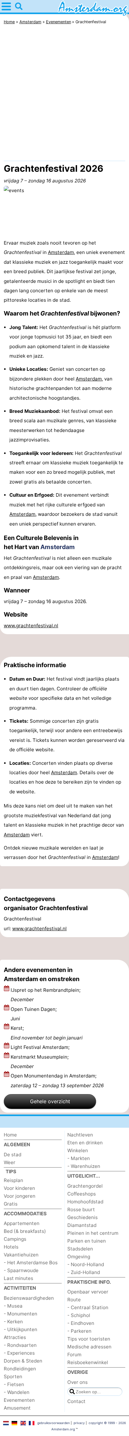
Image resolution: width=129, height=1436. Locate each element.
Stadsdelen (80, 1249)
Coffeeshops (81, 1194)
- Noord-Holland (85, 1264)
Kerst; (47, 1032)
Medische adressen (89, 1347)
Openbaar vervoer (87, 1292)
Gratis (11, 1204)
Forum (74, 1355)
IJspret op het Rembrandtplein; (45, 994)
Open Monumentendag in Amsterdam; (57, 1080)
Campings (15, 1239)
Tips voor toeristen (88, 1339)
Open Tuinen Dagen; (34, 1014)
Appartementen (21, 1223)
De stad (12, 1155)
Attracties (15, 1337)
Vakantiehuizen (21, 1255)
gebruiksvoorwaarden (53, 1423)
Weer (9, 1162)
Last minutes (18, 1278)
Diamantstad (81, 1225)
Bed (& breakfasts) (25, 1231)
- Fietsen (14, 1384)
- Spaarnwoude (21, 1270)
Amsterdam (61, 252)
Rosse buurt (81, 1209)
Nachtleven (80, 1135)
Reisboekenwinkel (87, 1362)
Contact (76, 1401)
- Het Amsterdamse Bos (31, 1263)
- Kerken (13, 1322)
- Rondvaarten (20, 1345)
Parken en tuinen (86, 1241)
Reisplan (13, 1180)
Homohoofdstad (85, 1202)
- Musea (13, 1306)
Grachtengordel (85, 1186)
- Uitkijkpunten (20, 1329)
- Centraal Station (87, 1307)
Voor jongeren (19, 1196)
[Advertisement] (64, 94)
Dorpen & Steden (23, 1361)
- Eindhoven (80, 1323)
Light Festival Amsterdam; (41, 1047)
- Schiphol (78, 1315)
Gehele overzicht (50, 1101)
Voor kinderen (19, 1188)
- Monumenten (20, 1314)
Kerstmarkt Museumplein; (40, 1061)
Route (74, 1300)
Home (10, 1135)
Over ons (77, 1382)
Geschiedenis (82, 1217)
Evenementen (19, 1400)
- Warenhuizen (83, 1166)
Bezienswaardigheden (29, 1298)
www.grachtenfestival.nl (31, 626)
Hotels (11, 1247)
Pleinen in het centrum (92, 1233)
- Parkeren (79, 1331)
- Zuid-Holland (83, 1272)
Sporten (13, 1376)
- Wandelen (16, 1392)
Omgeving (78, 1257)
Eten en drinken (85, 1143)
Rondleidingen (20, 1369)
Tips (11, 1171)
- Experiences (19, 1353)
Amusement (17, 1408)
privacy (79, 1423)
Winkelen (77, 1150)
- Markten (78, 1158)
